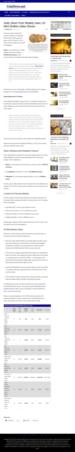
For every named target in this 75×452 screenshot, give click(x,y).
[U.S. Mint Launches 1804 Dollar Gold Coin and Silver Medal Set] (54, 168)
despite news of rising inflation (28, 92)
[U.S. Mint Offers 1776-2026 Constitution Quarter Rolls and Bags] (54, 185)
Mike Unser (53, 143)
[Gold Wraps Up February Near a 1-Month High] (60, 46)
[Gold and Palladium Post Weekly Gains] (54, 102)
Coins (44, 435)
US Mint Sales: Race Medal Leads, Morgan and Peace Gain (64, 176)
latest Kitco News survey (16, 101)
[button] (69, 12)
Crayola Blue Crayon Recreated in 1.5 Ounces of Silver (64, 159)
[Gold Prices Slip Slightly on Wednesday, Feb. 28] (54, 76)
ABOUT (23, 15)
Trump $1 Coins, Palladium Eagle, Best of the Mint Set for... (59, 139)
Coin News (21, 435)
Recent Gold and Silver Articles (61, 35)
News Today (29, 435)
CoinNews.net (8, 29)
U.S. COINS (24, 12)
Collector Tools (37, 435)
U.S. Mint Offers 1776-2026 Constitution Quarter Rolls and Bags (65, 185)
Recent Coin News (57, 116)
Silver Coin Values (52, 435)
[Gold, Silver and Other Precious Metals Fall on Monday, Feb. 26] (54, 94)
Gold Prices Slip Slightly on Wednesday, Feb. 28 (65, 76)
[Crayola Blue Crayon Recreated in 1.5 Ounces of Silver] (54, 159)
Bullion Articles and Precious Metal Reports (15, 19)
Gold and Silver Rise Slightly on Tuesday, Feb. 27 (64, 85)
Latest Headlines (15, 12)
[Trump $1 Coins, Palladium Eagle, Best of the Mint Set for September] (60, 127)
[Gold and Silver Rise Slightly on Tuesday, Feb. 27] (54, 85)
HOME (6, 12)
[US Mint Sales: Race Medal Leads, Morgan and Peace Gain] (54, 176)
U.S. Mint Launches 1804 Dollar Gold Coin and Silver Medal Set (64, 168)
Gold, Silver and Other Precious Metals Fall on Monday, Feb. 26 (65, 94)
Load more (60, 109)
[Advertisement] (49, 6)
